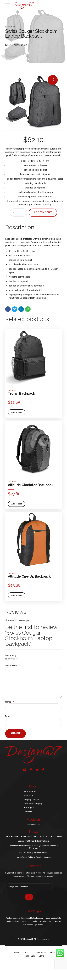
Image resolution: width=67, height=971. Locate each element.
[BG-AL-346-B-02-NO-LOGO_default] (33, 449)
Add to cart (43, 212)
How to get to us (30, 808)
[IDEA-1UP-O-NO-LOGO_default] (33, 540)
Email (9, 716)
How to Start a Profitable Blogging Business (33, 857)
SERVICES (41, 953)
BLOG (41, 956)
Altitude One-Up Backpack (29, 576)
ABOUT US (28, 953)
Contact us (28, 812)
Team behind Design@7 (33, 803)
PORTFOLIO (30, 956)
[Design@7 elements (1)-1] (33, 754)
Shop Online (28, 795)
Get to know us (30, 791)
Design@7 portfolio (31, 799)
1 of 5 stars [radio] (6, 658)
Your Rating (10, 655)
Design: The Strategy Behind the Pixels (33, 841)
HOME (16, 953)
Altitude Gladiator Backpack (30, 485)
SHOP (52, 953)
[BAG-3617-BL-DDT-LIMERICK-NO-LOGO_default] (33, 357)
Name (9, 701)
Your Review (11, 665)
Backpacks (10, 27)
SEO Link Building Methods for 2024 (33, 853)
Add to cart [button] (16, 412)
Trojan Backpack (21, 393)
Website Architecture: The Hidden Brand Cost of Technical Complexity (33, 836)
